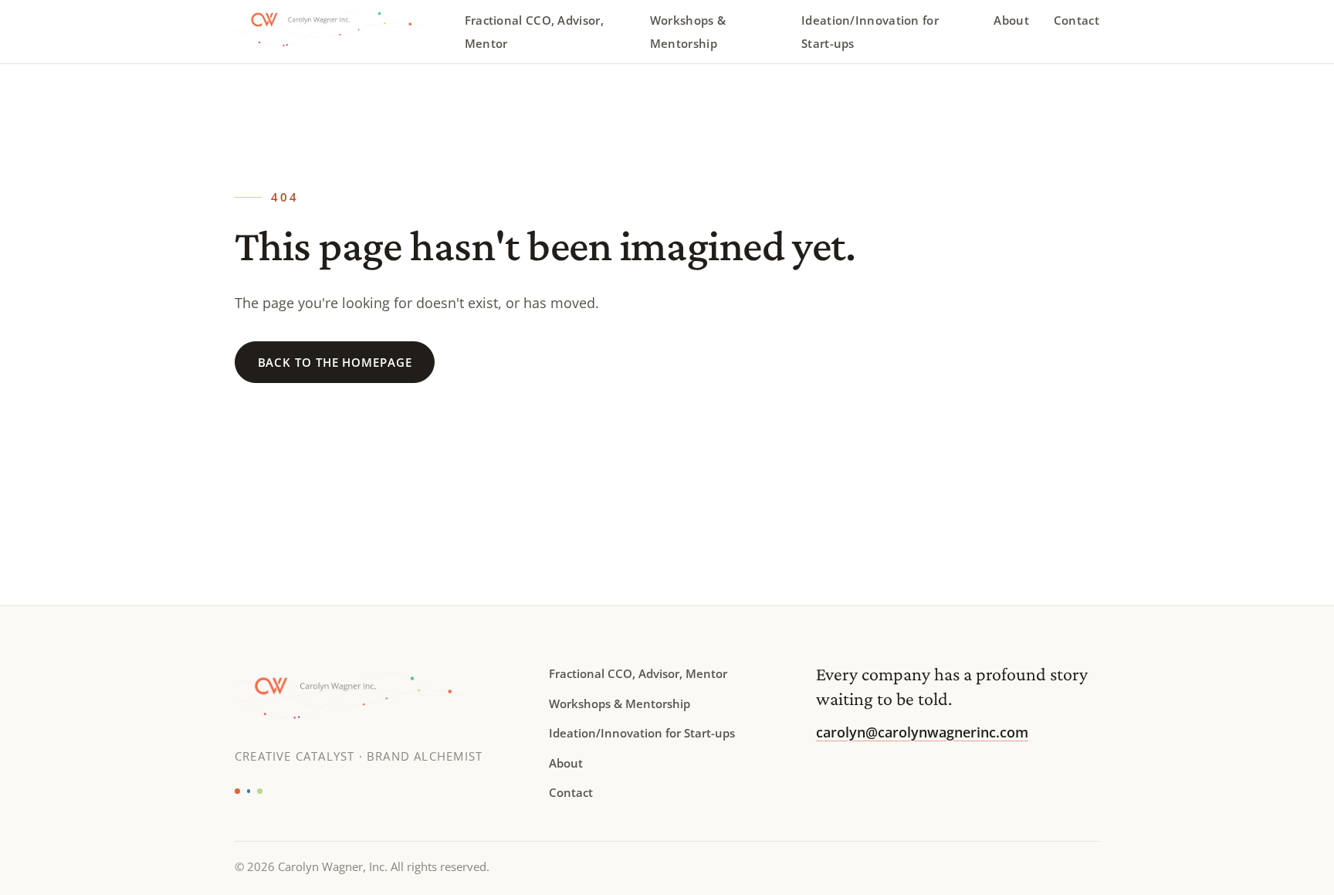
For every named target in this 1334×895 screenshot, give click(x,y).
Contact (1076, 20)
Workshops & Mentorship (688, 31)
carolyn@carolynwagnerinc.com (922, 732)
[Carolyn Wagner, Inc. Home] (340, 31)
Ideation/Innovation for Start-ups (870, 31)
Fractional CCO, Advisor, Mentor (534, 31)
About (1011, 20)
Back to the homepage (335, 362)
